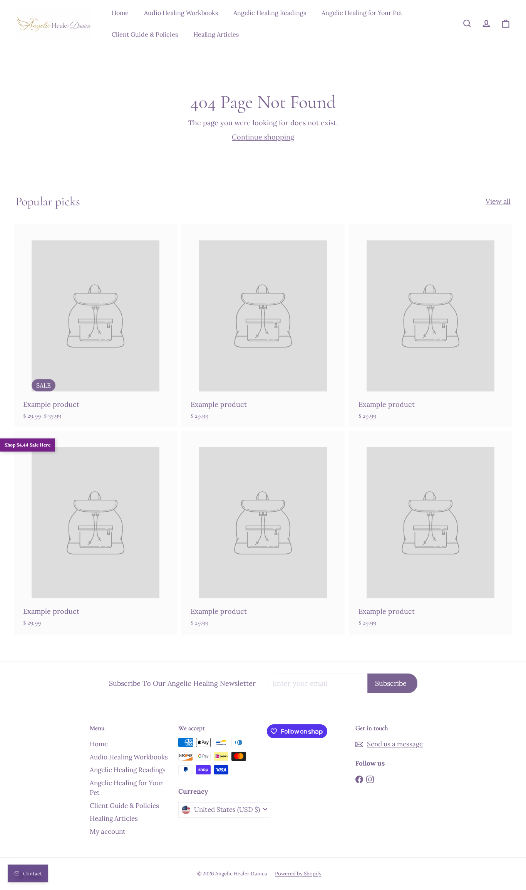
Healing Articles (216, 34)
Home (120, 13)
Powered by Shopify (298, 873)
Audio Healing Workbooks (181, 13)
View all (498, 201)
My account (108, 831)
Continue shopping (263, 137)
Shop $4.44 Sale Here (27, 445)
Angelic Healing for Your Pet (362, 13)
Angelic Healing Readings (269, 13)
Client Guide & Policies (145, 34)
